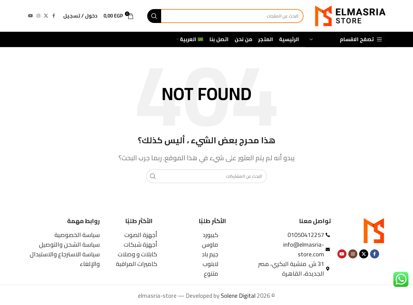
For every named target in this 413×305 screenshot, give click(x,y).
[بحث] (154, 16)
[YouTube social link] (30, 16)
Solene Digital (238, 295)
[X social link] (46, 16)
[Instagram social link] (38, 16)
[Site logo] (350, 15)
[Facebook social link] (53, 16)
